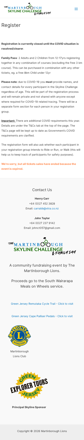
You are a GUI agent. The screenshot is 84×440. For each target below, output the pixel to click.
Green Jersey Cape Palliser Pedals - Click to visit (42, 316)
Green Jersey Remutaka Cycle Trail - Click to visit (42, 303)
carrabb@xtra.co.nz (46, 208)
